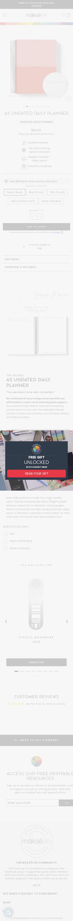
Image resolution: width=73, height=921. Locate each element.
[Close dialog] (71, 432)
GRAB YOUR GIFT (36, 473)
